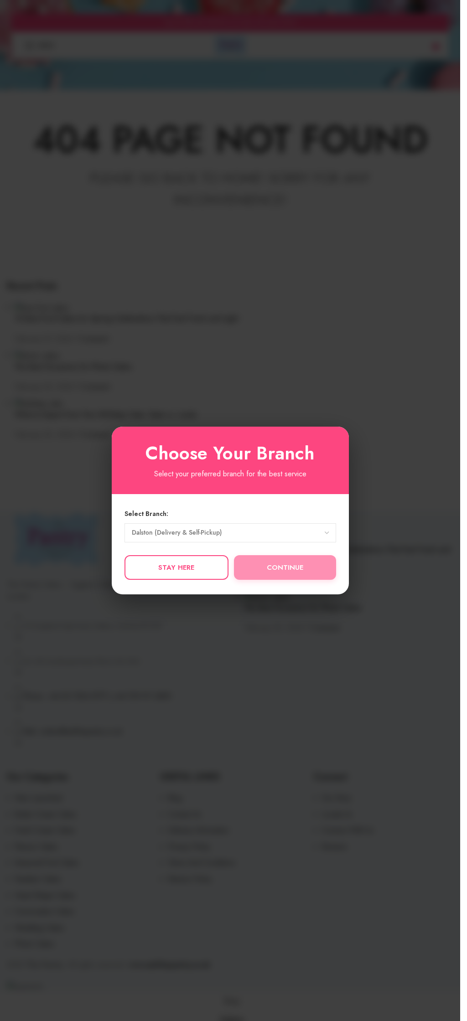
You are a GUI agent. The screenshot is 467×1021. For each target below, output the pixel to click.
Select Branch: (146, 513)
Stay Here (176, 567)
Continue (285, 567)
